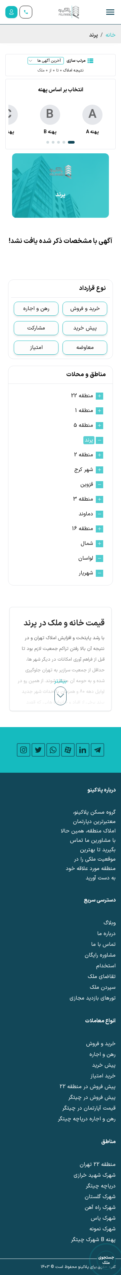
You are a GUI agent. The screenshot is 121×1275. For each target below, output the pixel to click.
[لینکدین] (82, 750)
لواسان (85, 558)
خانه (111, 35)
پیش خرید (85, 328)
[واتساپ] (53, 750)
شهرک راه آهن (100, 1208)
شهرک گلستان (100, 1197)
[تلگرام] (97, 750)
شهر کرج (83, 470)
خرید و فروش (85, 309)
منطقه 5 (83, 425)
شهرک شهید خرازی (95, 1175)
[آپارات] (68, 750)
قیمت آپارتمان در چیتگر (89, 1108)
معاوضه (85, 348)
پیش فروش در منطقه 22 (87, 1087)
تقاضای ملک (102, 977)
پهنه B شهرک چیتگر (93, 1240)
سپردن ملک (103, 987)
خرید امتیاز (103, 1076)
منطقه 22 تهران (98, 1165)
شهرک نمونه (102, 1229)
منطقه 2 (83, 455)
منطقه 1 (84, 411)
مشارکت (36, 328)
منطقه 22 (82, 396)
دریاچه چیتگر (101, 1186)
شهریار (86, 573)
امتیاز (36, 348)
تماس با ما (103, 944)
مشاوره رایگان (100, 955)
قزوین (86, 484)
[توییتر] (38, 750)
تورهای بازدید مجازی (93, 998)
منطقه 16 (82, 529)
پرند (89, 440)
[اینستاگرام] (23, 750)
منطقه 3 (83, 499)
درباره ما (106, 934)
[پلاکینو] (68, 12)
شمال (87, 544)
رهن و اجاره (36, 309)
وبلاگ (110, 923)
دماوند (86, 514)
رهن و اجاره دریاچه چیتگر (87, 1119)
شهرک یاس (103, 1218)
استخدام (106, 966)
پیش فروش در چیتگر (92, 1097)
